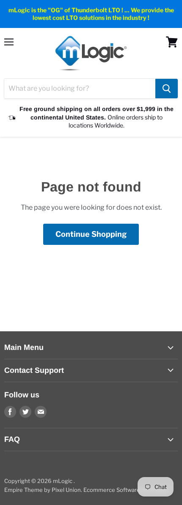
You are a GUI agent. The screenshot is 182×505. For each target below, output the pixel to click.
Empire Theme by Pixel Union (42, 489)
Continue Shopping (91, 234)
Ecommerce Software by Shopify (126, 489)
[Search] (166, 88)
